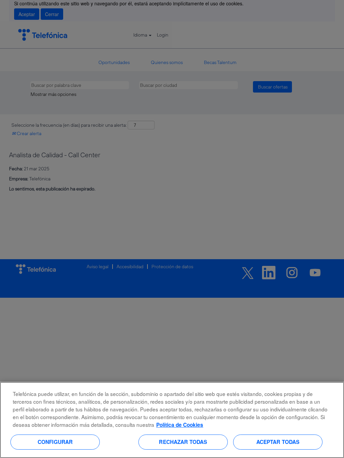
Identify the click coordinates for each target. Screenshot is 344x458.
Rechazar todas (183, 442)
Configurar (55, 442)
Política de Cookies (179, 424)
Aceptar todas (278, 442)
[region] (172, 420)
